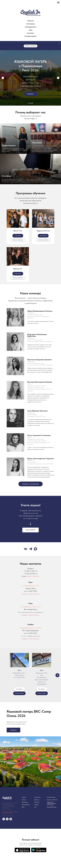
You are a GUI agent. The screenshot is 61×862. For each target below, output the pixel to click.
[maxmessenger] (35, 549)
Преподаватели (30, 27)
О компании (37, 797)
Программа (37, 142)
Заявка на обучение (52, 799)
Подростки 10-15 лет (43, 231)
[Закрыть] (59, 43)
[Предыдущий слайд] (3, 78)
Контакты (30, 33)
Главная (24, 797)
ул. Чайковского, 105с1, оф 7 (30, 607)
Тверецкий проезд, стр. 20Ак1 (30, 628)
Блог (35, 807)
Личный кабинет (31, 36)
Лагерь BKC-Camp (51, 807)
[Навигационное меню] (58, 2)
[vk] (25, 549)
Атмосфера (6, 176)
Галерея (36, 804)
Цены (30, 30)
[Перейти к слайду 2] (30, 103)
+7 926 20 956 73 (30, 574)
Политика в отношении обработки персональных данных (10, 812)
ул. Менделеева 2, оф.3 (30, 586)
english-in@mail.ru (33, 576)
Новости (30, 21)
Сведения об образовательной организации (51, 803)
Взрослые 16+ (17, 269)
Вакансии (36, 799)
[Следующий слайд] (58, 78)
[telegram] (30, 549)
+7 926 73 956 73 (30, 571)
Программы (30, 24)
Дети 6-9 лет (18, 231)
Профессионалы (9, 145)
